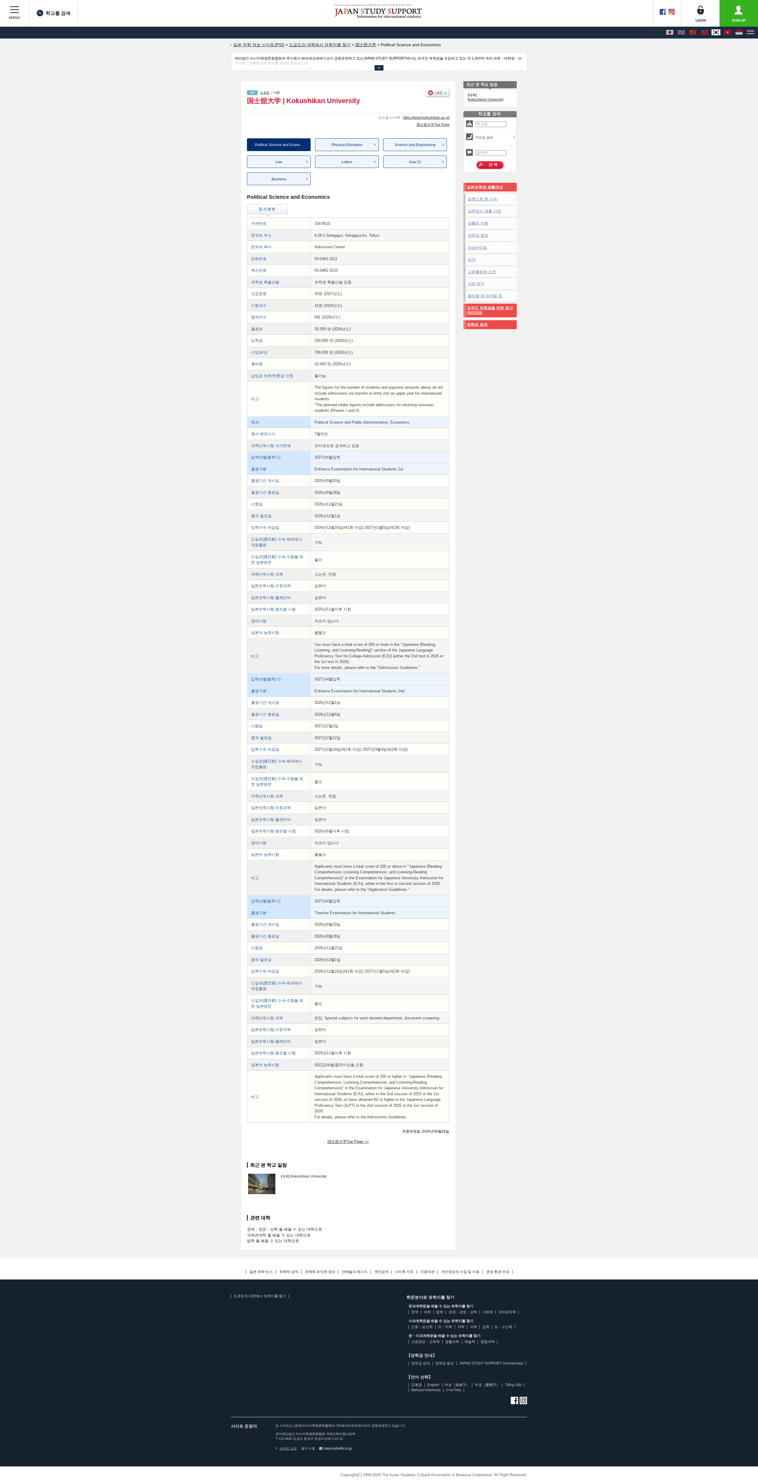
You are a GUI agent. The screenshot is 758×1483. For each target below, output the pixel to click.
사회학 (487, 1312)
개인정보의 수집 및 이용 (460, 1272)
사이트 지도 (404, 1272)
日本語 (416, 1385)
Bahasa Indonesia (426, 1390)
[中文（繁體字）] (704, 32)
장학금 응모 (478, 235)
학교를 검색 (58, 13)
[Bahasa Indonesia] (739, 32)
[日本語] (669, 32)
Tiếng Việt (513, 1385)
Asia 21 (415, 162)
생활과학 (452, 1342)
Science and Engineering (415, 145)
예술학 (470, 1342)
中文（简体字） (457, 1385)
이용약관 (427, 1272)
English (433, 1385)
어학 (427, 1312)
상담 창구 (476, 283)
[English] (681, 32)
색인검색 (381, 1272)
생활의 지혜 (478, 223)
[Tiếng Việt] (727, 32)
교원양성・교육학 (425, 1342)
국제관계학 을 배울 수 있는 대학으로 (279, 1235)
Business (279, 179)
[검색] (490, 165)
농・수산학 (503, 1327)
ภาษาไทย (453, 1390)
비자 (472, 259)
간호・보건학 (422, 1327)
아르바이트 (477, 247)
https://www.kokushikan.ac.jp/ (426, 118)
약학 (461, 1327)
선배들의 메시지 (354, 1272)
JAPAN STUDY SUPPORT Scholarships (491, 1363)
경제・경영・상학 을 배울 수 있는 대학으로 (284, 1229)
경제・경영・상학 (463, 1312)
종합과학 (488, 1342)
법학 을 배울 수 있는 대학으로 (273, 1241)
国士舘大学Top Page (433, 125)
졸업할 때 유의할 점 (485, 296)
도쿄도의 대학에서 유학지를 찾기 (260, 1296)
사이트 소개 (288, 1448)
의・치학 (445, 1327)
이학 (473, 1327)
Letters (346, 162)
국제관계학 (507, 1312)
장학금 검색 (477, 324)
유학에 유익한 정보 (320, 1272)
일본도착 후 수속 (482, 199)
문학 (414, 1312)
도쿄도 (265, 92)
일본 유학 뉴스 (261, 1272)
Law (278, 162)
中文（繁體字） (487, 1385)
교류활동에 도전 (482, 272)
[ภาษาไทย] (750, 32)
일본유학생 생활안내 (485, 187)
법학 (439, 1312)
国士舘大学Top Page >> (348, 1141)
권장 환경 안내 (497, 1272)
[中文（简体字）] (692, 32)
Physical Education (347, 145)
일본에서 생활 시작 (484, 211)
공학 (485, 1327)
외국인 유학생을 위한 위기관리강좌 (490, 310)
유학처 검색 (289, 1272)
